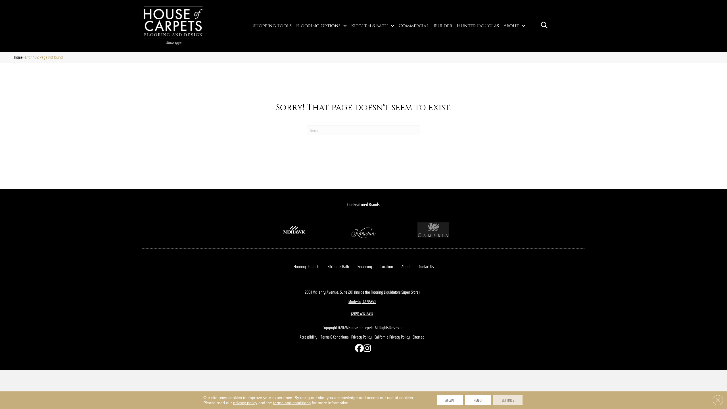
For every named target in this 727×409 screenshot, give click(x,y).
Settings (508, 400)
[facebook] (358, 349)
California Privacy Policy (392, 337)
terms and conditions (292, 402)
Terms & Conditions (334, 337)
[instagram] (366, 349)
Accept (449, 400)
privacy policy (245, 402)
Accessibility (308, 337)
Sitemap (419, 337)
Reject (478, 400)
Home (18, 57)
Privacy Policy (361, 337)
